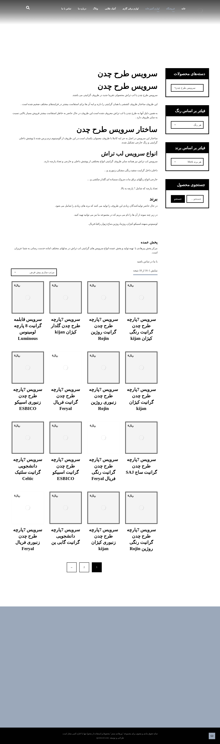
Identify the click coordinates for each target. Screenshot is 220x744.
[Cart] (14, 7)
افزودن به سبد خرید (139, 319)
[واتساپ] (113, 669)
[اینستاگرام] (100, 669)
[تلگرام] (119, 669)
